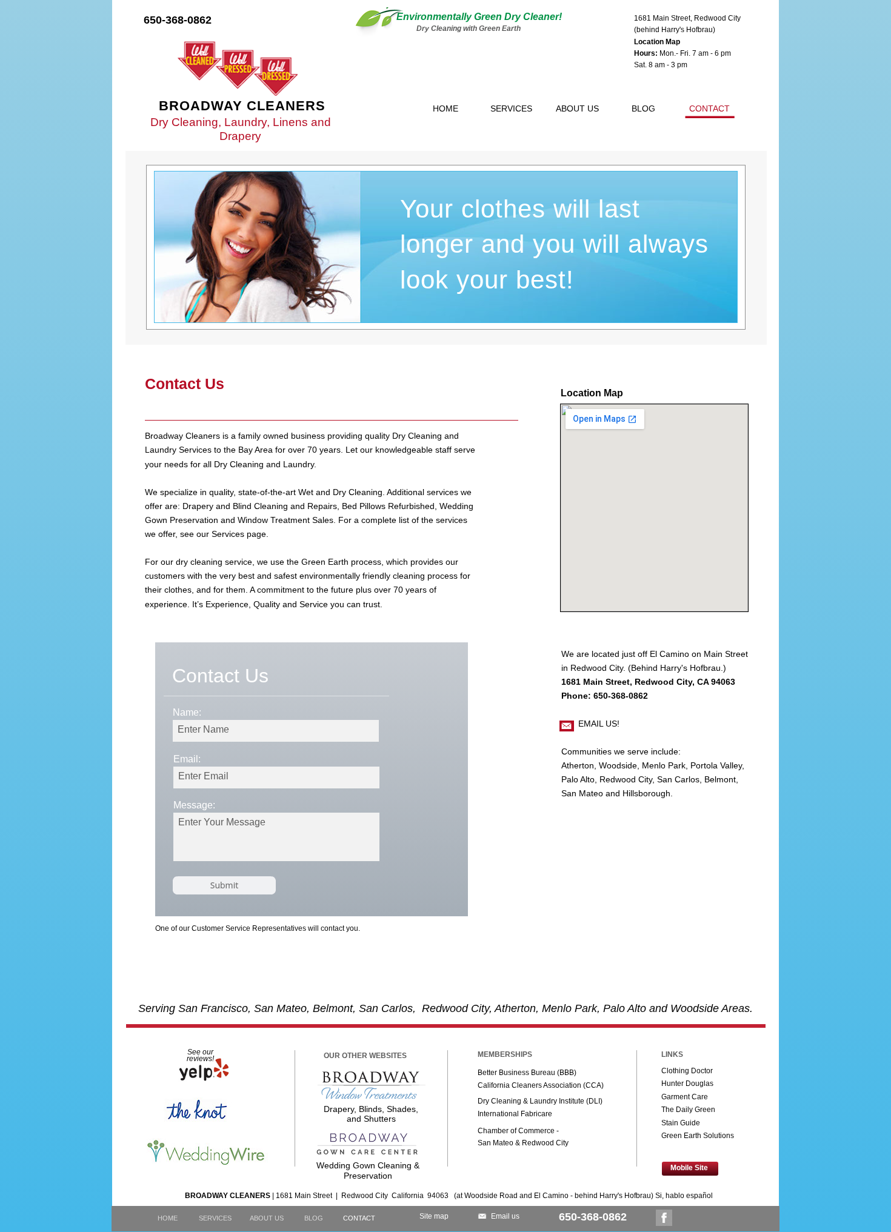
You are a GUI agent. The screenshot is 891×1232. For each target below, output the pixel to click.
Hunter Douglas (687, 1083)
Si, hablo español (684, 1195)
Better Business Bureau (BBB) (527, 1072)
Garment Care (684, 1097)
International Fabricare (515, 1114)
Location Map (657, 42)
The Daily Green (688, 1109)
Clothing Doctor (687, 1071)
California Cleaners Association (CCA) (541, 1085)
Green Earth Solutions (697, 1135)
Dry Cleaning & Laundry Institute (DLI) (540, 1101)
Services (228, 534)
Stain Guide (680, 1123)
